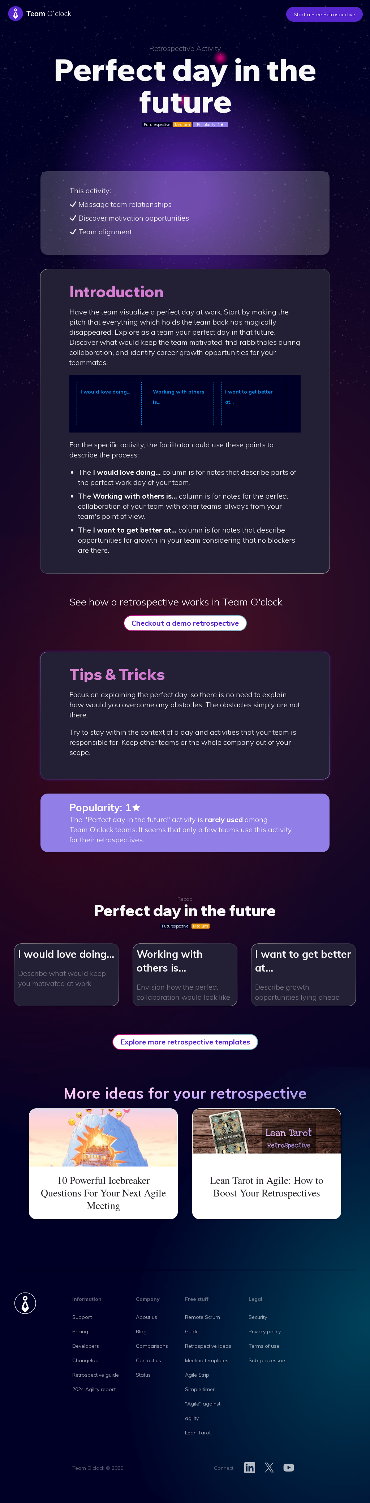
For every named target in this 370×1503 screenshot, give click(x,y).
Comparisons (152, 1346)
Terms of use (264, 1346)
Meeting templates (206, 1360)
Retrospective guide (95, 1375)
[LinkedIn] (250, 1467)
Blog (141, 1331)
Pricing (80, 1331)
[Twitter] (269, 1467)
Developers (85, 1346)
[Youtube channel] (289, 1467)
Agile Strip (197, 1375)
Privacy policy (265, 1331)
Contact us (148, 1360)
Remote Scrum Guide (202, 1324)
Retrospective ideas (208, 1346)
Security (258, 1317)
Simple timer (200, 1389)
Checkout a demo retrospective (185, 622)
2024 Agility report (94, 1389)
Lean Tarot (198, 1432)
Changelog (85, 1360)
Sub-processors (268, 1360)
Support (82, 1317)
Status (143, 1375)
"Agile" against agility (202, 1410)
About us (146, 1317)
